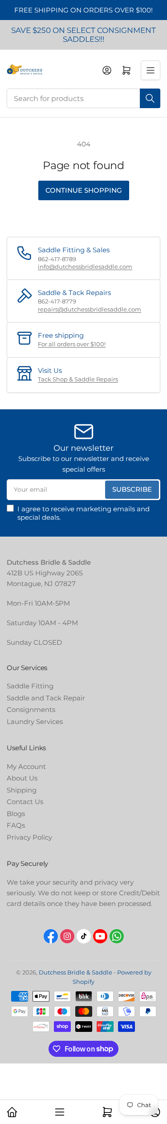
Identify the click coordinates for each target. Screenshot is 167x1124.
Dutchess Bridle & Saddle (75, 972)
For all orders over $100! (72, 344)
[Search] (150, 98)
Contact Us (25, 801)
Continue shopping (83, 190)
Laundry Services (35, 721)
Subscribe (132, 489)
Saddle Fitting (30, 686)
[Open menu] (150, 70)
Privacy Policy (29, 837)
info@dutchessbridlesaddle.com (85, 266)
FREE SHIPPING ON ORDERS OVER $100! (83, 10)
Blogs (16, 813)
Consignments (31, 709)
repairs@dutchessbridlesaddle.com (89, 309)
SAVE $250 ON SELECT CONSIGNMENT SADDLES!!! (83, 35)
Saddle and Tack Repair (46, 698)
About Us (22, 778)
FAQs (16, 825)
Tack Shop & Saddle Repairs (78, 379)
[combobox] (83, 98)
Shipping (22, 790)
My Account (26, 766)
